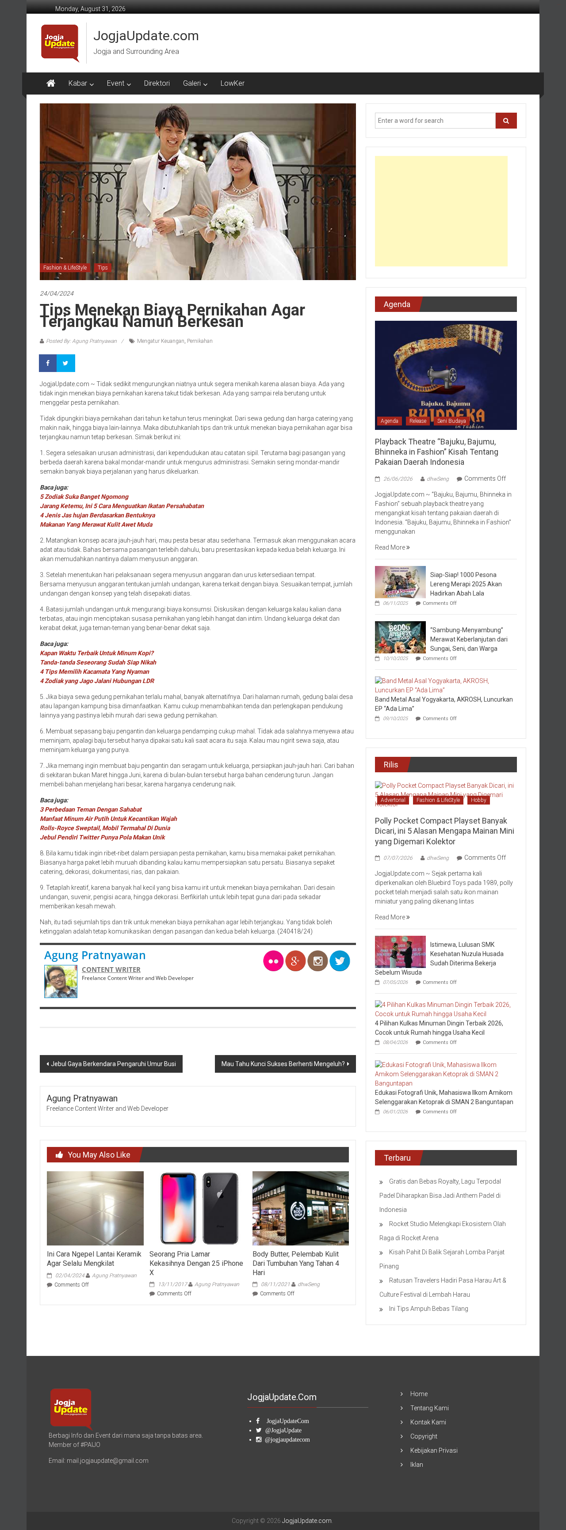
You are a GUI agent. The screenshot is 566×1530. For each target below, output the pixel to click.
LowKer (233, 83)
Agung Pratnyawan (95, 954)
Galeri (192, 83)
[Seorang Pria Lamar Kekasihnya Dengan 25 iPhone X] (197, 1207)
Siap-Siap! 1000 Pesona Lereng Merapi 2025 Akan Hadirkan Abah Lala (466, 584)
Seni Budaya (451, 421)
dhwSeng (309, 1284)
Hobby (478, 800)
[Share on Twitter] (66, 363)
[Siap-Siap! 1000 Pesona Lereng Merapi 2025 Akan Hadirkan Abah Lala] (400, 581)
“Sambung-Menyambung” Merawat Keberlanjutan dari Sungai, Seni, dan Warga (469, 639)
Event (115, 83)
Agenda (389, 421)
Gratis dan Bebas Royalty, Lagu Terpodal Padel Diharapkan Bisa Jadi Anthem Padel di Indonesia (440, 1195)
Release (417, 421)
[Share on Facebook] (48, 363)
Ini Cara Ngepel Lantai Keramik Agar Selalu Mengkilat (94, 1259)
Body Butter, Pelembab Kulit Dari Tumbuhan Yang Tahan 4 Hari (295, 1263)
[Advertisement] (441, 211)
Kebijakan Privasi (434, 1450)
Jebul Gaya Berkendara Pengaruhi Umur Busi (113, 1063)
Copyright (423, 1436)
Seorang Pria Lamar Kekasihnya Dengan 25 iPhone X (196, 1263)
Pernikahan (200, 341)
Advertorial (393, 800)
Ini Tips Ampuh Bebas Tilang (428, 1308)
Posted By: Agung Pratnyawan (81, 341)
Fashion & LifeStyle (65, 268)
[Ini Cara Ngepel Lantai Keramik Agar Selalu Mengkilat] (95, 1207)
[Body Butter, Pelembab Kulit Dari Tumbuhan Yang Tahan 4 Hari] (300, 1207)
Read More (390, 547)
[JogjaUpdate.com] (51, 83)
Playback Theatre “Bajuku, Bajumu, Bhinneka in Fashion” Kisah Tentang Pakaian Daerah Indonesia (436, 452)
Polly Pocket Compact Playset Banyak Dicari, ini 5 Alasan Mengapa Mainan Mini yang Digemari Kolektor (444, 831)
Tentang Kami (429, 1408)
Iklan (416, 1464)
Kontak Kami (428, 1422)
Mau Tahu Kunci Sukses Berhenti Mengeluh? (283, 1063)
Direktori (157, 83)
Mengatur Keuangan (160, 341)
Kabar (78, 83)
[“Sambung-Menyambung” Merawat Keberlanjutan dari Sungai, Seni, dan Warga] (400, 636)
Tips (103, 268)
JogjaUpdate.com (146, 35)
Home (419, 1393)
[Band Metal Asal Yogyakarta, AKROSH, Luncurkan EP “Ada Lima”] (443, 684)
